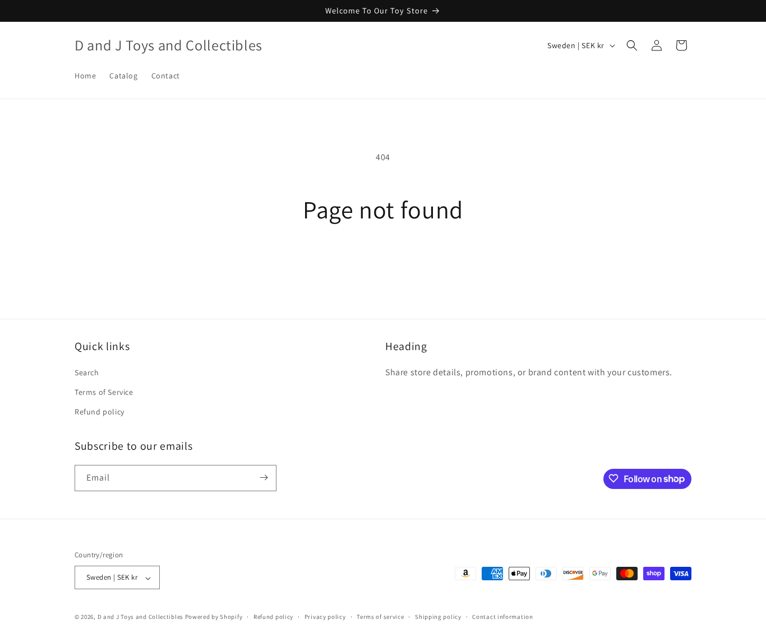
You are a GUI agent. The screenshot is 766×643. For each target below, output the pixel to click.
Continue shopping (383, 265)
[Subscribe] (263, 477)
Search (87, 372)
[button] (632, 45)
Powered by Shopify (214, 617)
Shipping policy (438, 617)
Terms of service (380, 617)
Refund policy (99, 412)
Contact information (502, 617)
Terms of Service (104, 393)
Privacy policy (325, 617)
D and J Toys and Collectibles (141, 617)
